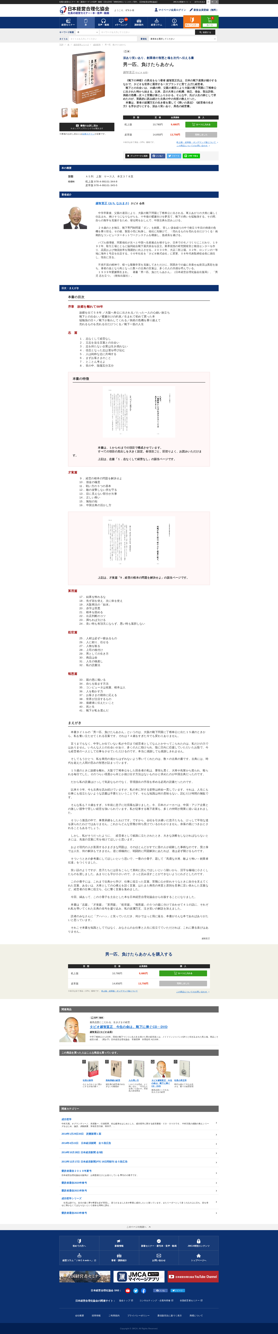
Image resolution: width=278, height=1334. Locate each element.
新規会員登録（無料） (206, 10)
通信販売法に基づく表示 (169, 1315)
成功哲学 (97, 45)
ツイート (176, 156)
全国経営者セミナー (190, 1300)
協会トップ (124, 1300)
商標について (196, 1315)
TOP (61, 45)
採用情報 (96, 1315)
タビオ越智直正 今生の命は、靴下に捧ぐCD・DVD (129, 1027)
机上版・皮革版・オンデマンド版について (198, 142)
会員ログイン (88, 134)
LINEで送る (193, 156)
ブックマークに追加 (137, 156)
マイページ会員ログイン (172, 10)
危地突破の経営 (113, 1080)
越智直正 (135, 72)
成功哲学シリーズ (81, 45)
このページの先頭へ (139, 1227)
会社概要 (79, 1315)
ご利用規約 (113, 1315)
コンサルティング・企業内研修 (154, 1300)
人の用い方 (134, 1080)
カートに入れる (203, 124)
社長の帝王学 (180, 1080)
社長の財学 (88, 1080)
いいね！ (160, 156)
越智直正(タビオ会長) (101, 1032)
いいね (161, 1290)
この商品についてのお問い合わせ (193, 145)
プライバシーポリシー (138, 1315)
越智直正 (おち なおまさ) (112, 203)
